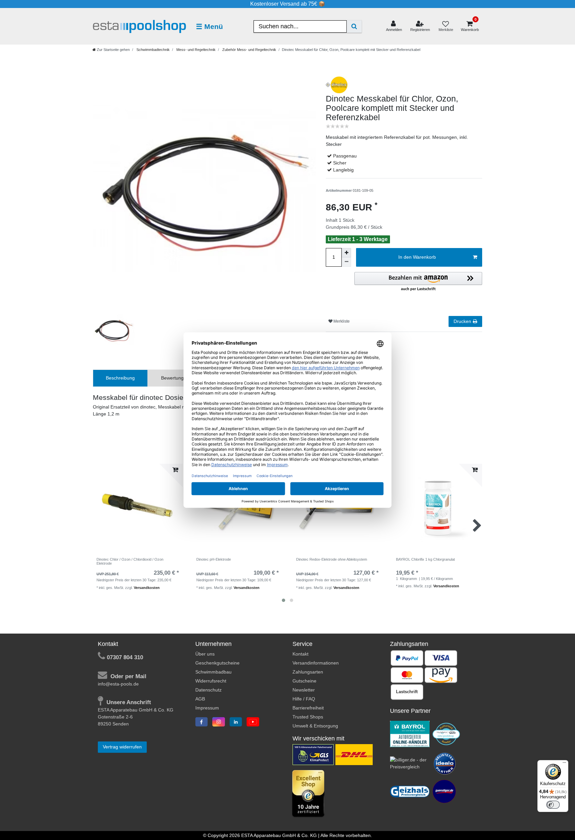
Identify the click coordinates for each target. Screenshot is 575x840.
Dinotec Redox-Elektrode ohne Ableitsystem (331, 559)
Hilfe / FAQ (303, 698)
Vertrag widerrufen (122, 746)
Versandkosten (147, 588)
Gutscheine (304, 681)
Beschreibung (120, 378)
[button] (418, 282)
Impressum (207, 707)
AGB (200, 698)
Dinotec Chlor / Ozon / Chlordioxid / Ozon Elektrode (129, 561)
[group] (238, 509)
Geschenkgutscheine (217, 663)
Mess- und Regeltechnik (195, 50)
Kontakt (300, 654)
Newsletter (303, 690)
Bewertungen (175, 378)
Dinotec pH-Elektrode (213, 559)
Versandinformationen (315, 663)
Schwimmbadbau (213, 672)
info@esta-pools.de (118, 684)
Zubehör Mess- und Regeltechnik (248, 50)
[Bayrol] (410, 733)
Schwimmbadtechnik (152, 50)
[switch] (553, 805)
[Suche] (354, 26)
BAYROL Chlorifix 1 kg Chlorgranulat (425, 559)
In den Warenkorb (417, 257)
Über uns (205, 654)
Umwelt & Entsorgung (315, 725)
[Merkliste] (445, 26)
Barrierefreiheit (308, 707)
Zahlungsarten (307, 672)
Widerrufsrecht (210, 681)
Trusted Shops (307, 716)
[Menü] (564, 764)
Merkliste (341, 321)
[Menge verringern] (346, 262)
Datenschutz (208, 690)
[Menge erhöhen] (346, 252)
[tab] (120, 378)
